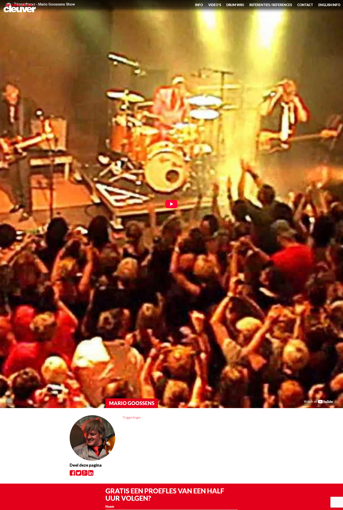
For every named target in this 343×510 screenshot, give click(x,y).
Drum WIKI (235, 5)
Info (199, 5)
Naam (109, 506)
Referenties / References (270, 5)
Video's (214, 5)
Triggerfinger (131, 417)
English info (329, 5)
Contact (305, 5)
